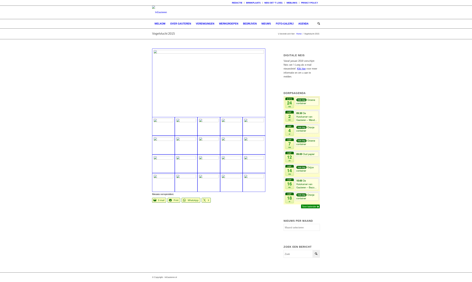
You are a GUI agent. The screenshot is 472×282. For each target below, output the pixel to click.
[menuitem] (237, 3)
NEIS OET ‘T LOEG (273, 3)
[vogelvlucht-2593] (231, 126)
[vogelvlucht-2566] (254, 182)
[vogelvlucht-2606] (186, 126)
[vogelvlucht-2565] (231, 182)
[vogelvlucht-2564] (208, 82)
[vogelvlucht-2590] (163, 145)
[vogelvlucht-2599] (208, 126)
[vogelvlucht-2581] (163, 163)
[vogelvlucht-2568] (208, 182)
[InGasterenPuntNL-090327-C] (159, 12)
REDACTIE (237, 3)
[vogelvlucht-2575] (208, 163)
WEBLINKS (292, 3)
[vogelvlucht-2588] (186, 145)
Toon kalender (309, 206)
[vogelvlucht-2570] (186, 182)
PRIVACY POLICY (309, 3)
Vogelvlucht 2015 (163, 33)
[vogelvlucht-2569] (163, 182)
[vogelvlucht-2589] (208, 145)
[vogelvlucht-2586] (231, 145)
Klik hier (301, 68)
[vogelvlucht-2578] (186, 163)
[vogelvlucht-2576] (231, 163)
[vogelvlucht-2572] (254, 163)
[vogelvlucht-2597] (254, 126)
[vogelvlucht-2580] (254, 145)
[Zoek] (317, 23)
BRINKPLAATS (253, 3)
